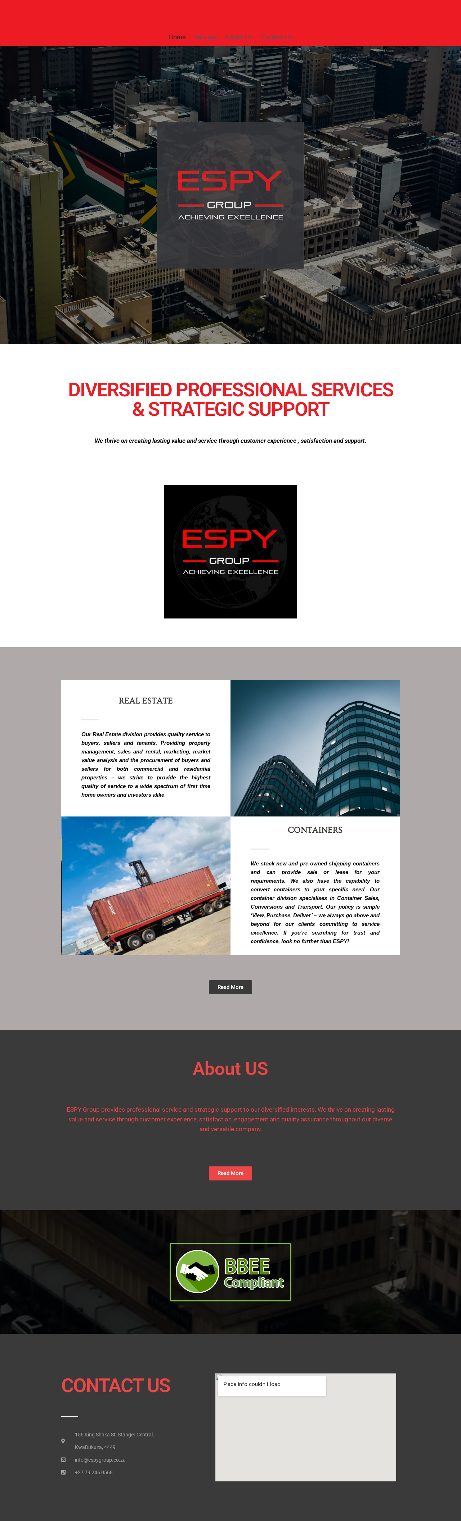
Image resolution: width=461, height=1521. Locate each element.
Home (177, 37)
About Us (238, 37)
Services (205, 37)
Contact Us (276, 37)
